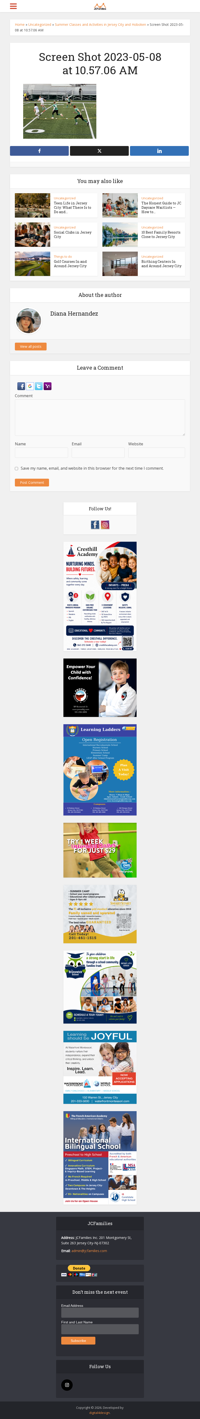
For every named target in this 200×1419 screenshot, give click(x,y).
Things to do (63, 256)
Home (20, 24)
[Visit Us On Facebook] (95, 524)
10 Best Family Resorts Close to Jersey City (160, 234)
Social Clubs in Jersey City (72, 234)
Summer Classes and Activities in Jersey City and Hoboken (100, 24)
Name (20, 444)
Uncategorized (39, 24)
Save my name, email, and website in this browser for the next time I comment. (92, 468)
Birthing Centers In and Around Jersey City (161, 263)
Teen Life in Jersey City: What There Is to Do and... (72, 207)
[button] (21, 385)
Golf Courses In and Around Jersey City (70, 263)
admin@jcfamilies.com (89, 1250)
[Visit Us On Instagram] (105, 524)
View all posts (30, 346)
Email (76, 444)
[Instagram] (67, 1385)
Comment (24, 395)
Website (135, 444)
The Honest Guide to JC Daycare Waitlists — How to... (161, 207)
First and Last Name (77, 1322)
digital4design (99, 1412)
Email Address (72, 1306)
